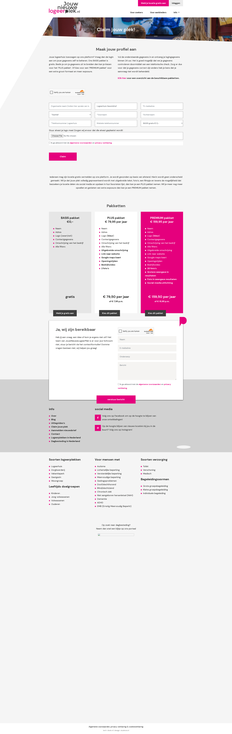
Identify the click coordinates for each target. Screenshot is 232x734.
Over (53, 415)
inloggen (176, 3)
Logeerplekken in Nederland (66, 437)
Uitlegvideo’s (58, 423)
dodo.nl (110, 730)
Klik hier (122, 78)
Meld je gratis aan (65, 313)
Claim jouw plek (59, 426)
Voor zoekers (136, 12)
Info (176, 12)
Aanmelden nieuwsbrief (63, 430)
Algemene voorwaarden (99, 726)
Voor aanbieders (158, 12)
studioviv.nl (125, 730)
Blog (53, 419)
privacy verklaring (103, 143)
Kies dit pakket (109, 313)
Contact (55, 434)
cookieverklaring (136, 726)
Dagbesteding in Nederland (65, 441)
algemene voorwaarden (81, 143)
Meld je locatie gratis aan (153, 3)
